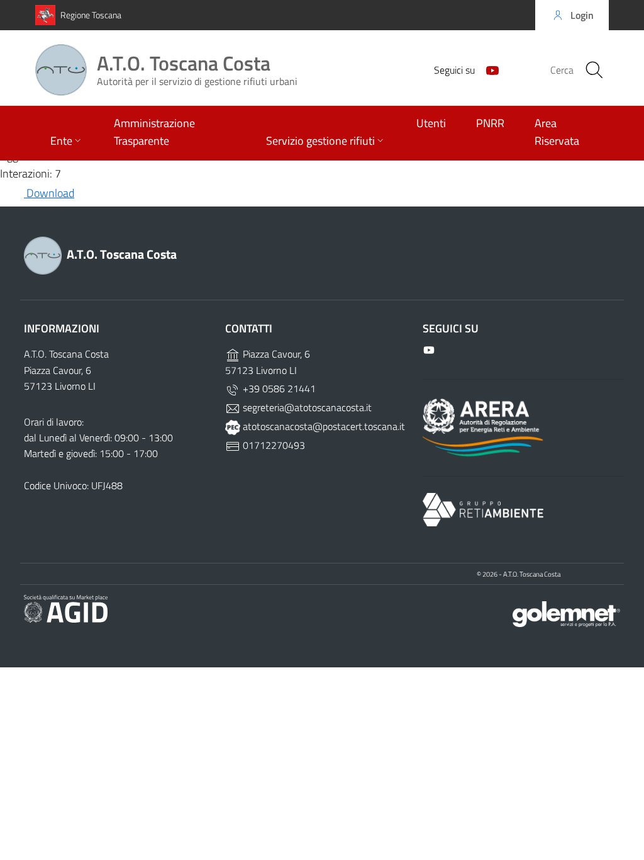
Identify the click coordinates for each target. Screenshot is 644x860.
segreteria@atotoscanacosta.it (306, 407)
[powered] (566, 612)
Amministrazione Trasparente (154, 132)
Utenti (431, 123)
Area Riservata (557, 132)
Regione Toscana (90, 14)
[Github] (487, 69)
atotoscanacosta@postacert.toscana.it (322, 426)
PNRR (490, 123)
